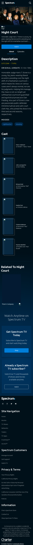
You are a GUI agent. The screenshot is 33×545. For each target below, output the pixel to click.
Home (3, 416)
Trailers (3, 432)
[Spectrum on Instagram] (2, 403)
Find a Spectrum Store (8, 510)
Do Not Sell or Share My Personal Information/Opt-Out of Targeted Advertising (12, 485)
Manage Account (7, 455)
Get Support (5, 459)
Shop (16, 350)
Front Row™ (5, 440)
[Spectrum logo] (10, 3)
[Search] (30, 3)
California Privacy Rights (9, 479)
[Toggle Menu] (2, 3)
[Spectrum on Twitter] (11, 403)
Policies (4, 499)
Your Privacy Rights (7, 475)
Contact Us (5, 514)
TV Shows (4, 424)
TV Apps (4, 436)
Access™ (4, 444)
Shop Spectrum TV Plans (9, 518)
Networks (4, 428)
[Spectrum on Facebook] (7, 403)
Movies (3, 420)
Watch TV (4, 463)
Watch (16, 47)
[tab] (11, 52)
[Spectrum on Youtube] (15, 403)
